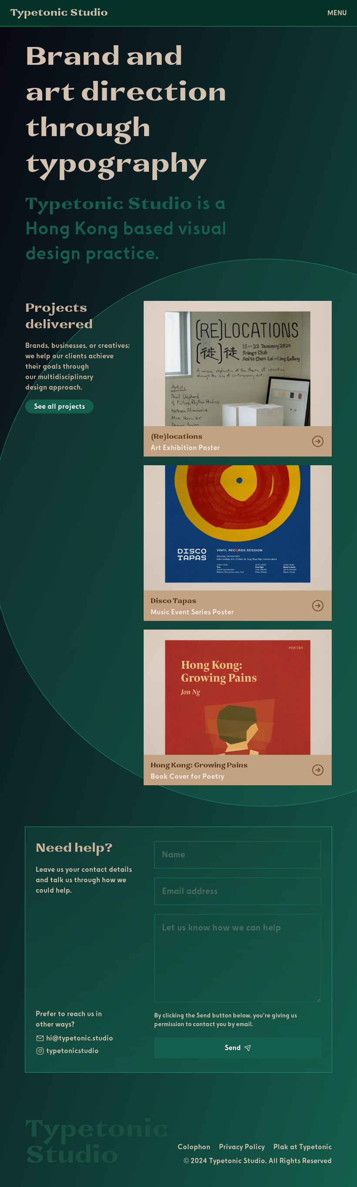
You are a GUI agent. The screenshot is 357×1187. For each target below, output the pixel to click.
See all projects (59, 406)
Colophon (194, 1147)
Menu (337, 13)
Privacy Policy (242, 1147)
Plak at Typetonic (302, 1147)
